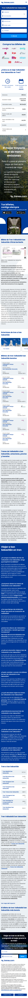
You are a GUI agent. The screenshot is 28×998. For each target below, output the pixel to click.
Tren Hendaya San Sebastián (8, 808)
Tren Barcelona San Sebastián (8, 777)
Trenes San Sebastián (17, 844)
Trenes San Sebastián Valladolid (12, 867)
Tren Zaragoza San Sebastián (8, 782)
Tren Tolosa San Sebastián (11, 792)
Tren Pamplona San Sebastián (8, 787)
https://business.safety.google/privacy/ (11, 990)
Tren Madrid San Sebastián (7, 772)
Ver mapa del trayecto (8, 903)
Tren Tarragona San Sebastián (9, 796)
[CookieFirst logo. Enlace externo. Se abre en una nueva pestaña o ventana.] (7, 960)
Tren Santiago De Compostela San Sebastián (8, 802)
